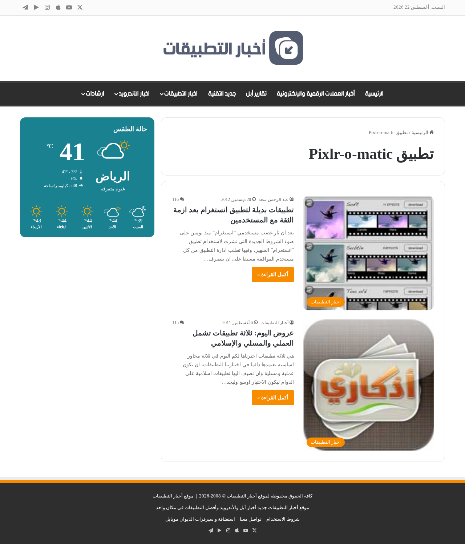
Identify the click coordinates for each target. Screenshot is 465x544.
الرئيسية (374, 93)
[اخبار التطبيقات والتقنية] (232, 48)
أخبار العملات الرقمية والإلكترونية (316, 93)
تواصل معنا (251, 519)
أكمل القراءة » (272, 274)
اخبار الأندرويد (134, 93)
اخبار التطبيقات (181, 93)
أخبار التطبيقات (274, 322)
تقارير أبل (256, 93)
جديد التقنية (222, 93)
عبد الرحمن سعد (273, 199)
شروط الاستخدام (283, 519)
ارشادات (95, 93)
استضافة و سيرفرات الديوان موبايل (200, 519)
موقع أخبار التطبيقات (173, 496)
